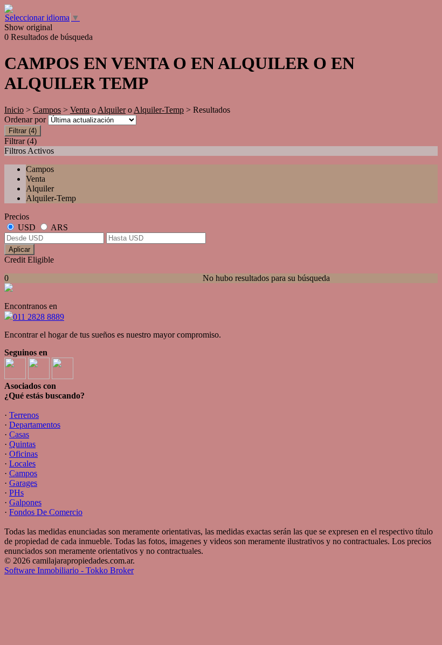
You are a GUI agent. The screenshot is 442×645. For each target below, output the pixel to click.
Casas (19, 434)
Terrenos (24, 415)
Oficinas (23, 453)
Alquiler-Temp (159, 109)
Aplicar (19, 249)
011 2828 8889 (38, 316)
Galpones (25, 502)
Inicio (14, 109)
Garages (23, 483)
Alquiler (112, 109)
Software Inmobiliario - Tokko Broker (69, 570)
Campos (47, 109)
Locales (22, 463)
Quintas (22, 444)
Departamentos (34, 424)
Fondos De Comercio (45, 512)
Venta (79, 109)
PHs (16, 492)
